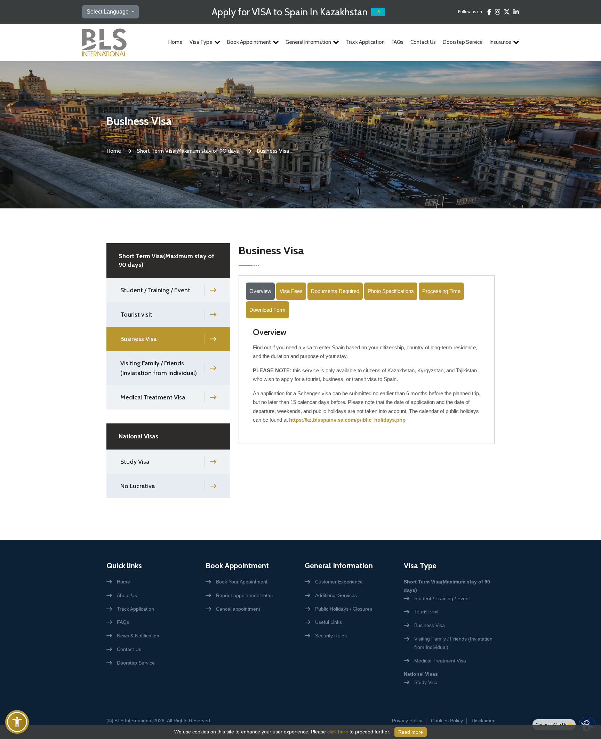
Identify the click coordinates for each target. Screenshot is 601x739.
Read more (410, 732)
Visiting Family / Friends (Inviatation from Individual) (158, 368)
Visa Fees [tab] (291, 291)
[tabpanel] (366, 378)
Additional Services (336, 595)
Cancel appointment (238, 609)
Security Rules (331, 635)
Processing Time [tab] (441, 291)
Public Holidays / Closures (343, 609)
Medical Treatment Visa (152, 397)
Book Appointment (249, 42)
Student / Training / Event (155, 290)
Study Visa (134, 462)
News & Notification (138, 635)
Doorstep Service (463, 42)
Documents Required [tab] (335, 291)
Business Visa (138, 339)
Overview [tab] (260, 291)
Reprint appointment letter (244, 595)
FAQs (397, 42)
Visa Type (201, 42)
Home (175, 42)
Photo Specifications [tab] (391, 291)
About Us (127, 595)
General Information (308, 42)
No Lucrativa (137, 486)
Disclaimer (483, 720)
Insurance (500, 42)
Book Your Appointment (241, 582)
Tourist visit (136, 314)
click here (337, 731)
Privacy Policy (407, 720)
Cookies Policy (447, 720)
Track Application (365, 42)
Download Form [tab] (267, 310)
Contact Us (423, 42)
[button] (17, 722)
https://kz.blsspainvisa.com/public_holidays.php (347, 420)
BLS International (133, 720)
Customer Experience (339, 582)
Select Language (108, 12)
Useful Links (328, 622)
